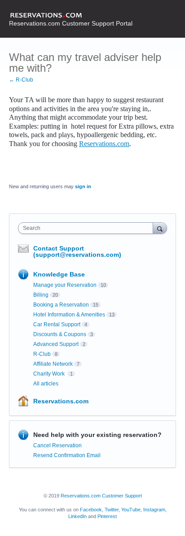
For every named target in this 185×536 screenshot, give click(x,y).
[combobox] (87, 228)
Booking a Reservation (61, 305)
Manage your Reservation (65, 285)
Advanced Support (56, 344)
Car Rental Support (56, 324)
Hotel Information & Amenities (69, 314)
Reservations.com (104, 143)
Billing (40, 295)
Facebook (91, 509)
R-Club (42, 354)
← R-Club (21, 80)
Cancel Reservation (57, 445)
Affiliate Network (53, 364)
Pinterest (107, 516)
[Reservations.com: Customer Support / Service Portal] (70, 15)
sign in (83, 186)
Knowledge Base (59, 274)
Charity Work (49, 374)
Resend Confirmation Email (67, 455)
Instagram (154, 509)
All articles (45, 383)
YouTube (131, 509)
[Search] (160, 227)
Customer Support (122, 495)
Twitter (112, 509)
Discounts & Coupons (59, 334)
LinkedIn (77, 516)
